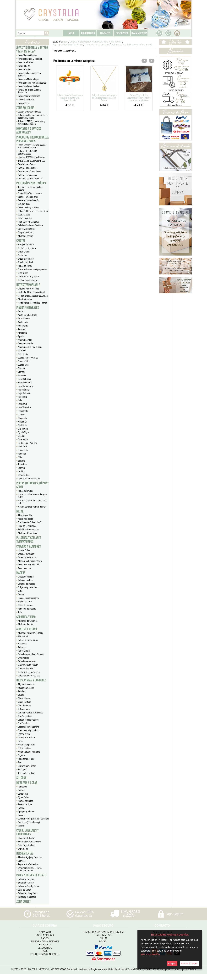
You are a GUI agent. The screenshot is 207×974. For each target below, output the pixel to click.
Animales (22, 647)
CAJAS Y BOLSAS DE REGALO (31, 875)
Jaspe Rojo (22, 396)
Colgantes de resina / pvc (29, 675)
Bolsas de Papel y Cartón (28, 886)
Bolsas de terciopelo (27, 896)
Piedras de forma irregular (29, 478)
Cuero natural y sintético (28, 730)
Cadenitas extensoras (27, 557)
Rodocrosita (23, 450)
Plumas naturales (25, 800)
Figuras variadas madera (28, 597)
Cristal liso (22, 255)
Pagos (45, 938)
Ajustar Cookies (189, 963)
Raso (20, 762)
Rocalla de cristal (25, 262)
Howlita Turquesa (25, 386)
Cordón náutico (24, 723)
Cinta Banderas (24, 705)
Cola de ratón (24, 709)
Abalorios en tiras (25, 235)
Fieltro (21, 825)
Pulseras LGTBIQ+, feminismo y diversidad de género (31, 122)
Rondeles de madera (27, 608)
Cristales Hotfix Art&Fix (28, 288)
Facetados (22, 643)
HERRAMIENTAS (24, 853)
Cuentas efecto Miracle (28, 664)
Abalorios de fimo (25, 624)
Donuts (21, 594)
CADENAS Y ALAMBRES (28, 546)
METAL (19, 511)
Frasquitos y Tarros (26, 244)
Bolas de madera (25, 580)
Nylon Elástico (24, 748)
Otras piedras (23, 474)
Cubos (20, 590)
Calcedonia (23, 354)
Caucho (21, 694)
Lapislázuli (22, 403)
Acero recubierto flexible (29, 564)
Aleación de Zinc (25, 515)
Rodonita (22, 453)
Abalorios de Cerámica (27, 620)
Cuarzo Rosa (23, 364)
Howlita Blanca (24, 378)
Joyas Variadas (24, 103)
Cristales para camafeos (28, 280)
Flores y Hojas (24, 650)
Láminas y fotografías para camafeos (33, 818)
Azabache (22, 350)
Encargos (45, 944)
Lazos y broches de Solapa (29, 111)
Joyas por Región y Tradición (30, 58)
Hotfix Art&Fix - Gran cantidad (31, 292)
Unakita (21, 471)
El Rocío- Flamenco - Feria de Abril (33, 211)
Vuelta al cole (24, 214)
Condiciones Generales (44, 954)
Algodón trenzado (26, 687)
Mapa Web (45, 932)
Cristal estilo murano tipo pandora (32, 269)
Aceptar (172, 963)
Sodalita (21, 460)
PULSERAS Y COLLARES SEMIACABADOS (28, 539)
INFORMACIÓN (88, 33)
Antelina (21, 691)
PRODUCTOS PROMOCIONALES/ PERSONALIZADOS (32, 139)
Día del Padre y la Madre (28, 207)
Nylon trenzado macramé (29, 751)
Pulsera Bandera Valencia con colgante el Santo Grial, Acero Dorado (70, 97)
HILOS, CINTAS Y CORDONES (31, 680)
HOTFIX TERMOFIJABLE (28, 285)
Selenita (21, 467)
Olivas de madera (25, 605)
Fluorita (21, 368)
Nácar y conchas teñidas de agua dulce (32, 502)
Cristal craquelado (26, 258)
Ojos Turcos (23, 272)
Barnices (21, 860)
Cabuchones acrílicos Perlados (31, 654)
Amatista (21, 329)
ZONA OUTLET (23, 901)
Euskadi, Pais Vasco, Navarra (30, 193)
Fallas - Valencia (25, 218)
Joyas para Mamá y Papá (28, 79)
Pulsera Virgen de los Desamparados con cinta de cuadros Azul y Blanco (139, 97)
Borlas (20, 790)
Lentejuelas (23, 793)
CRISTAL (20, 240)
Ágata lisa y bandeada (27, 314)
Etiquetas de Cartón (26, 838)
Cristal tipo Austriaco (27, 248)
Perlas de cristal (25, 265)
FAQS (45, 951)
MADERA (20, 573)
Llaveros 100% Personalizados (31, 157)
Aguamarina (23, 325)
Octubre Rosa (24, 203)
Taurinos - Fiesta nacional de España (30, 188)
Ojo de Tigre (23, 432)
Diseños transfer (25, 299)
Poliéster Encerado (26, 758)
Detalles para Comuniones (29, 171)
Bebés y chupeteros (26, 228)
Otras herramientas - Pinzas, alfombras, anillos (30, 869)
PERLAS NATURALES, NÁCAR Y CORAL (32, 485)
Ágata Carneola (24, 318)
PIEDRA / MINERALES (27, 307)
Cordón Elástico (25, 716)
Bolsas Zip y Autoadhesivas (29, 841)
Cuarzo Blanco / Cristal (28, 357)
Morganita (22, 418)
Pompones (22, 786)
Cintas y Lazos (24, 698)
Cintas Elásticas (24, 701)
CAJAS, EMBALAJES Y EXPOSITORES (27, 832)
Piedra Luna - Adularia (27, 442)
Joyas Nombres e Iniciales (29, 86)
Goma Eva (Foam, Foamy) (29, 822)
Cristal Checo (23, 251)
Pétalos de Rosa (25, 804)
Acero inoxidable (25, 518)
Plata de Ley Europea (27, 525)
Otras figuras (23, 657)
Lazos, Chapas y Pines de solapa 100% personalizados (31, 146)
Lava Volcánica (24, 407)
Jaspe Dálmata (24, 393)
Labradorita (23, 410)
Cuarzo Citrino (24, 361)
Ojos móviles (23, 797)
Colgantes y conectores (28, 587)
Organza (21, 755)
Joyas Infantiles (24, 69)
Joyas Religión (24, 65)
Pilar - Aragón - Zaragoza (28, 221)
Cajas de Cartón (24, 889)
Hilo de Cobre (24, 550)
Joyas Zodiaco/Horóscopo (29, 95)
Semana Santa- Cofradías (28, 200)
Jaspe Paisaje (23, 389)
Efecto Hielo (23, 636)
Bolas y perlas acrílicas (28, 640)
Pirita (20, 457)
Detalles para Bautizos (27, 167)
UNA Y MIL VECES (139, 33)
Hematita (22, 375)
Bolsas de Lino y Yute (27, 893)
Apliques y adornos (26, 811)
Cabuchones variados (27, 661)
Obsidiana (22, 425)
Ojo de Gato (23, 428)
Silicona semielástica (27, 765)
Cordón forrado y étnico (28, 719)
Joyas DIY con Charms (27, 55)
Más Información (150, 954)
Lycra (20, 741)
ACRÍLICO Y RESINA (26, 629)
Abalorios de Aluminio (27, 533)
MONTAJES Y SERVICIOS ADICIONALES (29, 130)
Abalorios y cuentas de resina (30, 632)
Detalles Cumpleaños (27, 175)
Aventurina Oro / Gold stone (30, 346)
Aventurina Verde (25, 343)
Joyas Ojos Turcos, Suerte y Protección (29, 91)
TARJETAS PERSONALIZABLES (31, 160)
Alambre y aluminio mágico (30, 560)
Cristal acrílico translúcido (29, 672)
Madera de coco (25, 601)
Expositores (23, 848)
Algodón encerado (26, 684)
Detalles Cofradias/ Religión (30, 178)
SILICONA (21, 778)
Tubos (20, 612)
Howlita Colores (25, 382)
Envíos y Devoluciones (45, 941)
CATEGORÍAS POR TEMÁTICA (31, 183)
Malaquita (22, 421)
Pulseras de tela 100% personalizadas (27, 152)
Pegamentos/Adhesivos (28, 864)
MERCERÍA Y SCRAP (26, 783)
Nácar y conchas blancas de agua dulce (32, 495)
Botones (21, 807)
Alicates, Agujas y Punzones (30, 857)
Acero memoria (24, 568)
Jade (20, 400)
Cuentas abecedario (26, 668)
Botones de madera (26, 583)
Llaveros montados (26, 99)
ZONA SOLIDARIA (25, 108)
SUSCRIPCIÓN (122, 33)
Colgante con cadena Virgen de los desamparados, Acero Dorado (104, 97)
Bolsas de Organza (26, 879)
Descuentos (45, 948)
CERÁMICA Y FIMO (26, 617)
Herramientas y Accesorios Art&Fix (33, 295)
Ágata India (23, 322)
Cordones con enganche (28, 726)
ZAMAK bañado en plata (28, 529)
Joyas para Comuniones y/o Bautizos (29, 74)
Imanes (21, 815)
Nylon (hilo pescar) (26, 744)
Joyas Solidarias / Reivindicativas (32, 82)
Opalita (21, 435)
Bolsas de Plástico (26, 882)
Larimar (21, 414)
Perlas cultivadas (25, 490)
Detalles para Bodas (26, 164)
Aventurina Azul (25, 339)
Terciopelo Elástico (26, 773)
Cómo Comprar (45, 935)
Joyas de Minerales (26, 62)
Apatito (21, 336)
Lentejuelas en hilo (26, 737)
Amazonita (22, 332)
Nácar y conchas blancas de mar (32, 506)
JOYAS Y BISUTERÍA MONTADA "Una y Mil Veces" (32, 49)
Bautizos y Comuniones (28, 196)
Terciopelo (22, 769)
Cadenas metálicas (26, 553)
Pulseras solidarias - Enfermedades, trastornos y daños (33, 116)
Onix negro (23, 439)
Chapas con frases (25, 232)
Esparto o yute (24, 733)
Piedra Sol (22, 446)
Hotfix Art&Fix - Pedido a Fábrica (32, 302)
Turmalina (22, 464)
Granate (21, 371)
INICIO (71, 33)
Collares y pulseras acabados (30, 712)
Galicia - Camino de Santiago (30, 225)
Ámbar (21, 311)
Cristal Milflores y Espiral (28, 276)
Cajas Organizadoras (26, 845)
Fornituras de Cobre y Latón (30, 522)
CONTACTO (105, 33)
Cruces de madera (25, 576)
